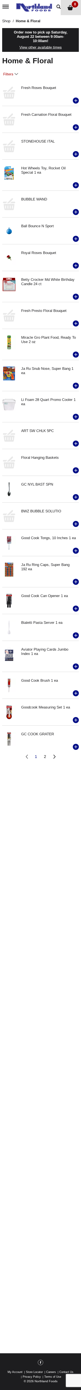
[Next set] (54, 756)
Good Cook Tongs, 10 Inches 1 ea (48, 538)
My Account (15, 1372)
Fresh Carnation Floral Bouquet (46, 115)
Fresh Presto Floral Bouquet (44, 311)
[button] (76, 101)
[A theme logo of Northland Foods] (35, 6)
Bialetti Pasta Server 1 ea (41, 623)
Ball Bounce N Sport (37, 226)
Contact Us (66, 1372)
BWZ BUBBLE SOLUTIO (41, 511)
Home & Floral (28, 21)
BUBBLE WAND (34, 199)
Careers (51, 1372)
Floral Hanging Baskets (40, 458)
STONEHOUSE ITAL (38, 141)
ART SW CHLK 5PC (37, 431)
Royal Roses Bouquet (38, 253)
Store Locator (34, 1372)
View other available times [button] (40, 47)
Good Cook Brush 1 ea (39, 680)
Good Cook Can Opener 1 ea (44, 596)
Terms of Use (52, 1376)
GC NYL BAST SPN (37, 484)
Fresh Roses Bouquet (38, 88)
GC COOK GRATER (37, 734)
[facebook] (40, 1363)
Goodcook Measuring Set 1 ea (45, 707)
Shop (6, 21)
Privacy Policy (32, 1376)
